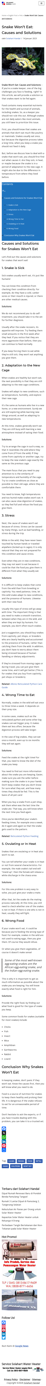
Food (30, 1161)
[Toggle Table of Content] (3, 191)
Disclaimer (25, 1379)
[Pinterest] (23, 1146)
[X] (23, 1133)
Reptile (38, 1161)
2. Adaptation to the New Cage (19, 209)
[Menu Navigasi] (41, 3)
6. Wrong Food (12, 228)
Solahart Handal (13, 38)
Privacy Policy (11, 1379)
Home (4, 15)
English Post (13, 15)
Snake (5, 1166)
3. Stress (10, 214)
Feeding (21, 1161)
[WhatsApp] (23, 1137)
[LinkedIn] (23, 1141)
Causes (11, 1161)
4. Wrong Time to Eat (15, 219)
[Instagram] (23, 1326)
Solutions (15, 1166)
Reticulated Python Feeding (24, 836)
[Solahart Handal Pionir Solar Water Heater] (9, 3)
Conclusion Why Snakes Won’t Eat (19, 235)
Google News (21, 1345)
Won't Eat (27, 1166)
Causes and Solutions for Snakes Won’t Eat (23, 198)
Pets (21, 15)
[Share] (23, 1150)
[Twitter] (23, 1338)
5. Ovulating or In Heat (15, 224)
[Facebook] (23, 1129)
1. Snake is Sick (12, 205)
